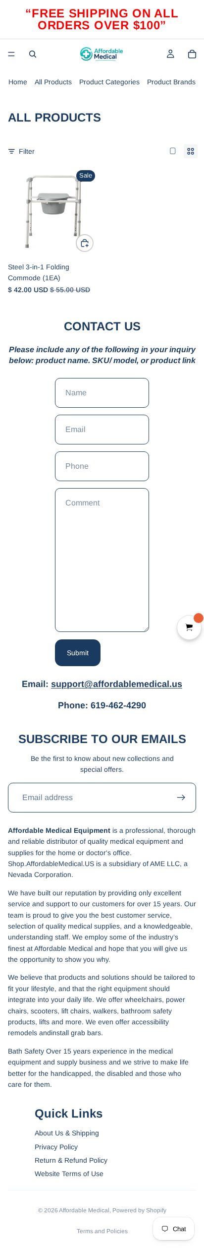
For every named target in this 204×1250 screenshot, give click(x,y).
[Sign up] (181, 797)
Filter (27, 151)
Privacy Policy (56, 1147)
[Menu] (11, 54)
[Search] (33, 54)
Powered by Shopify (139, 1210)
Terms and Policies (102, 1231)
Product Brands (171, 82)
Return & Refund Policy (71, 1160)
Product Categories (109, 82)
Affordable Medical (84, 1210)
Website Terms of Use (69, 1174)
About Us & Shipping (67, 1133)
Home (17, 82)
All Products (53, 82)
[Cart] (192, 54)
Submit (78, 653)
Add (93, 243)
